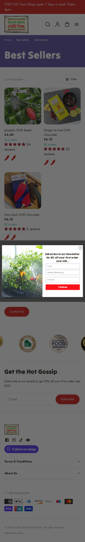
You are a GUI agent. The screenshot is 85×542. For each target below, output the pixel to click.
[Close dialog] (80, 248)
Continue (62, 287)
